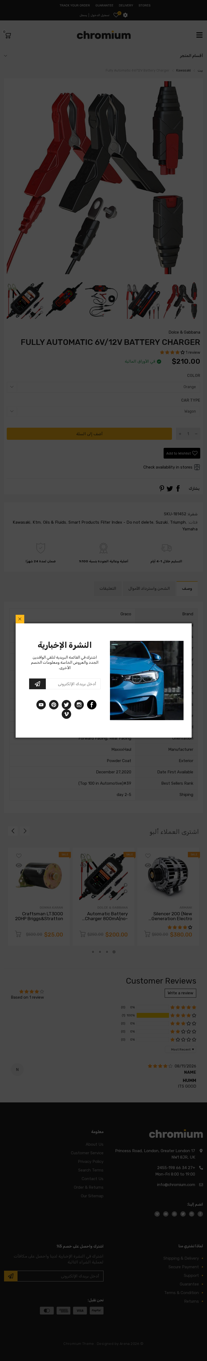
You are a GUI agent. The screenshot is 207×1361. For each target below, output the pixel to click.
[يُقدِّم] (37, 683)
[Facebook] (91, 704)
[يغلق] (20, 619)
